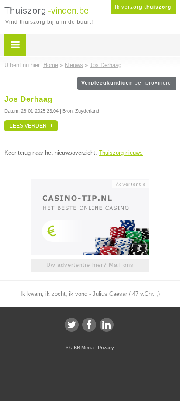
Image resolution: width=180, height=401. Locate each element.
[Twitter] (72, 325)
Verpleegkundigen (126, 83)
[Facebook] (89, 325)
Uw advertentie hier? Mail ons (90, 265)
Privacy (106, 347)
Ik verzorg (143, 7)
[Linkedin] (107, 325)
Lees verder (30, 126)
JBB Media (82, 347)
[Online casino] (90, 183)
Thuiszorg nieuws (121, 152)
